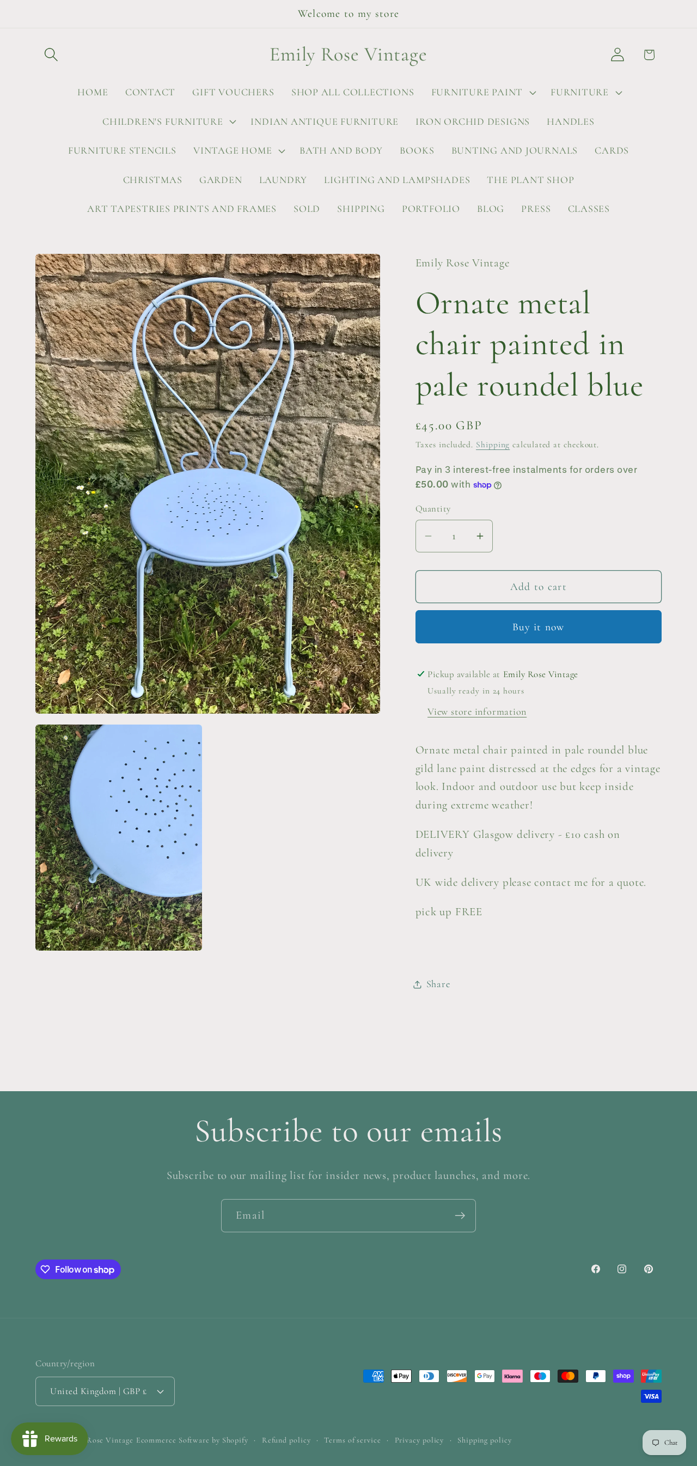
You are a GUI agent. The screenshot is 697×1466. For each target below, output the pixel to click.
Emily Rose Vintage (98, 1439)
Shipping (493, 445)
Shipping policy (484, 1439)
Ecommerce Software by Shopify (192, 1439)
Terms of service (352, 1439)
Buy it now (538, 627)
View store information (477, 712)
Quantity (433, 509)
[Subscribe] (459, 1215)
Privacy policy (419, 1439)
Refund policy (286, 1439)
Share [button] (438, 984)
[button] (50, 54)
